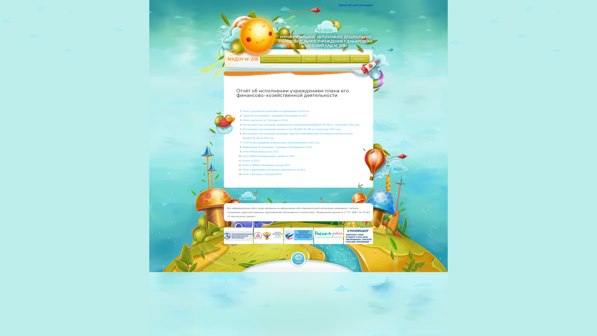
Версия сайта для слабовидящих (356, 5)
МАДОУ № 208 (243, 59)
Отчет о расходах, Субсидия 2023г (262, 174)
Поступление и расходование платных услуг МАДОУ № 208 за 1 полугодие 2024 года (292, 129)
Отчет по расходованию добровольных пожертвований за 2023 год (281, 142)
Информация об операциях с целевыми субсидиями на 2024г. (277, 147)
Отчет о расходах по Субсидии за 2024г (265, 120)
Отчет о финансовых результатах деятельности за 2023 (274, 169)
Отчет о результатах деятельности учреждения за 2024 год (276, 111)
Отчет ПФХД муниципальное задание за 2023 (269, 156)
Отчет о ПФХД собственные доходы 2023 (266, 165)
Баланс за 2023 (251, 160)
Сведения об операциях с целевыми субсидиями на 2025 (275, 115)
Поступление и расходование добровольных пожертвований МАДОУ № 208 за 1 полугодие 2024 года (301, 124)
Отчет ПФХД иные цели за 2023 (261, 151)
